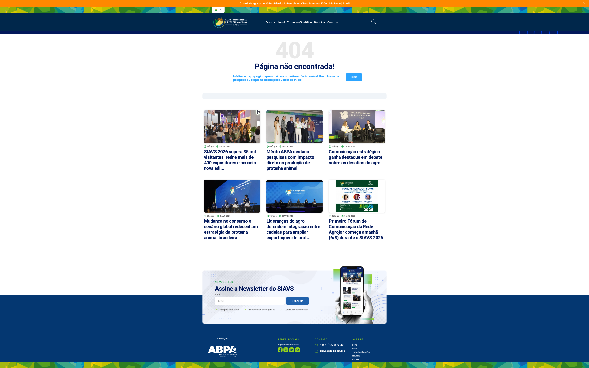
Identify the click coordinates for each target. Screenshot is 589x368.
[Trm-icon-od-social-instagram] (297, 349)
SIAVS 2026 (224, 146)
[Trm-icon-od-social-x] (285, 349)
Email (217, 294)
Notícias (319, 22)
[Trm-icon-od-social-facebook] (280, 349)
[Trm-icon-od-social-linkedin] (291, 349)
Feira (269, 22)
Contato (332, 22)
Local (281, 22)
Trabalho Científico (299, 22)
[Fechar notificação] (584, 3)
